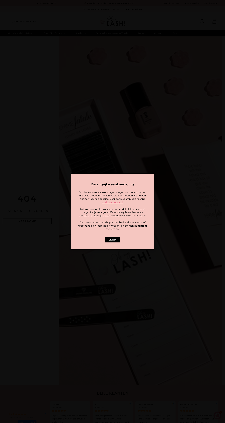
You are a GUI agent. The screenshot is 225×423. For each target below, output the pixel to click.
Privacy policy (118, 228)
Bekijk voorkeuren (129, 222)
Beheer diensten (89, 215)
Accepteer (96, 222)
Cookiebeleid (105, 228)
